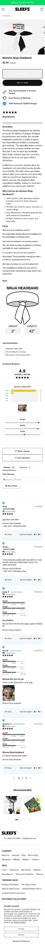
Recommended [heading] (22, 790)
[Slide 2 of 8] (32, 805)
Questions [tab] (23, 467)
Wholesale (6, 859)
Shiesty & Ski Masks (10, 884)
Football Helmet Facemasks (13, 893)
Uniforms (35, 859)
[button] (35, 534)
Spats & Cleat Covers (11, 889)
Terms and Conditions (25, 874)
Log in (4, 870)
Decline (21, 935)
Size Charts (26, 870)
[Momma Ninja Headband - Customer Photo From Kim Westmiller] (22, 408)
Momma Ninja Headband (11, 523)
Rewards (15, 855)
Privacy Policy (20, 922)
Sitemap (39, 874)
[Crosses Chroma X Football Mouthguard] (13, 805)
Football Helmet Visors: (32, 889)
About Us (6, 855)
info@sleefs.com (29, 838)
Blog (23, 855)
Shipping (36, 870)
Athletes (25, 859)
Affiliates (16, 859)
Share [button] (9, 534)
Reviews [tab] (7, 467)
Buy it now (22, 83)
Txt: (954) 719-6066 (12, 838)
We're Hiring (33, 855)
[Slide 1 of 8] (12, 805)
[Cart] (42, 9)
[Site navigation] (3, 9)
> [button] (30, 778)
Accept (21, 929)
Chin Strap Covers (28, 884)
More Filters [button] (12, 486)
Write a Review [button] (24, 451)
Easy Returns (7, 874)
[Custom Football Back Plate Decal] (33, 805)
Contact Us (14, 870)
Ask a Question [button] (24, 458)
